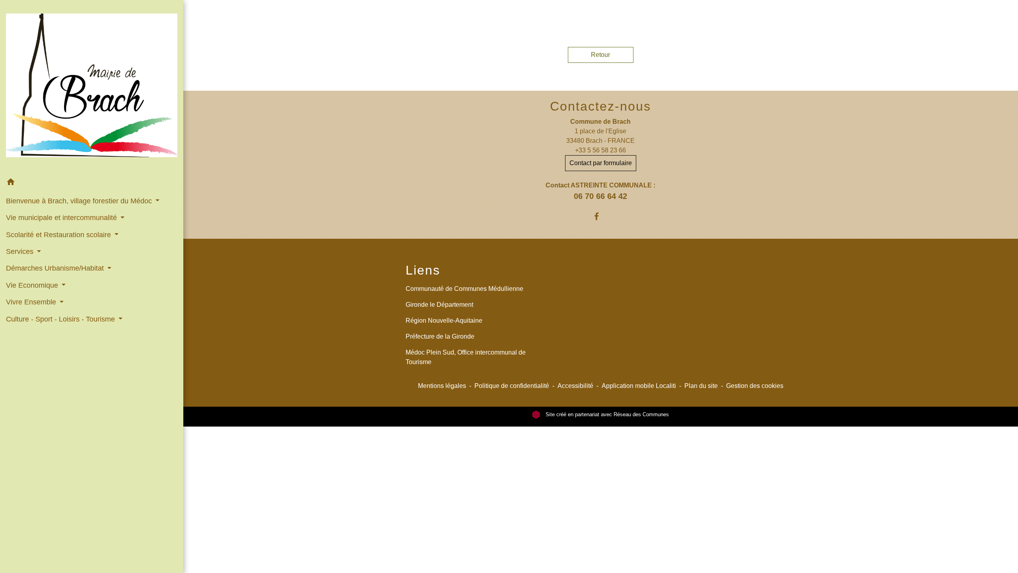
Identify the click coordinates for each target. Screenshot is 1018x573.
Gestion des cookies (754, 385)
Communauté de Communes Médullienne (464, 288)
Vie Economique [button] (33, 285)
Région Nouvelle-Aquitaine (444, 320)
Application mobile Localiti (639, 385)
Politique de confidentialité (511, 385)
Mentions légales (442, 385)
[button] (91, 183)
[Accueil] (91, 87)
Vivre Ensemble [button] (32, 302)
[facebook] (600, 216)
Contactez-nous (600, 106)
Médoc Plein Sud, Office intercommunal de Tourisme (466, 357)
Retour (600, 54)
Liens (423, 270)
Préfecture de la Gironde (440, 336)
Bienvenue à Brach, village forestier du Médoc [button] (80, 201)
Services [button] (20, 251)
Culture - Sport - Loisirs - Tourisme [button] (61, 319)
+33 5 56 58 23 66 (600, 150)
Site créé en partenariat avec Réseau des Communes (606, 414)
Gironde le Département (439, 304)
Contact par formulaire (600, 163)
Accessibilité (575, 385)
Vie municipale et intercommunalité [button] (62, 218)
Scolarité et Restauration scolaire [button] (59, 235)
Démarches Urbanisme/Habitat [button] (56, 268)
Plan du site (701, 385)
